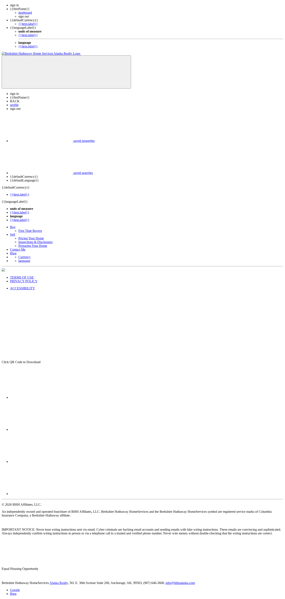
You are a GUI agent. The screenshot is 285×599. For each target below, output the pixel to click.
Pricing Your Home (31, 238)
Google (15, 590)
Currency (24, 257)
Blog (13, 253)
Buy (13, 227)
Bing (13, 593)
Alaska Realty (58, 583)
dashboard (25, 12)
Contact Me (17, 249)
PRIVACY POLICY (24, 281)
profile (14, 105)
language (24, 261)
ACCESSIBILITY (22, 288)
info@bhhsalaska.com (180, 583)
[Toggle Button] (66, 72)
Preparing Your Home (32, 246)
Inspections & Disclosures (35, 242)
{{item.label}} (28, 24)
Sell (12, 234)
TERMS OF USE (22, 277)
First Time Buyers (30, 231)
